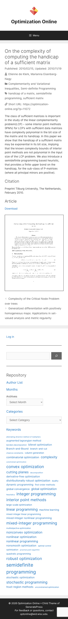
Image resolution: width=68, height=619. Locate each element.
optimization (12, 549)
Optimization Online (34, 21)
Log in (10, 336)
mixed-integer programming (31, 523)
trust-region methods (19, 586)
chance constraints (14, 453)
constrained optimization (16, 462)
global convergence (18, 489)
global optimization (44, 489)
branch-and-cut (38, 448)
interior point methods (26, 500)
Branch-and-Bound (17, 448)
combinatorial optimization (22, 457)
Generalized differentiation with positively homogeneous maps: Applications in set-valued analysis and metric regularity (33, 313)
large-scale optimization (19, 504)
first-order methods (45, 484)
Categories (14, 411)
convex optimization (25, 466)
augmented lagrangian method (23, 440)
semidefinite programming (21, 568)
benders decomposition (16, 445)
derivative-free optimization (23, 476)
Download (11, 208)
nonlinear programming (22, 541)
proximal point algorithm (30, 550)
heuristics (10, 495)
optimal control (44, 546)
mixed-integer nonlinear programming (29, 518)
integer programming (36, 493)
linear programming (22, 509)
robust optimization (24, 558)
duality (55, 480)
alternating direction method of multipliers (23, 437)
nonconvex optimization (24, 532)
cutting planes (17, 472)
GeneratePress (34, 606)
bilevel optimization (40, 444)
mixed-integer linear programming (23, 514)
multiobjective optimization (18, 528)
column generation (34, 452)
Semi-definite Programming (38, 88)
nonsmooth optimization (21, 545)
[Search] (56, 356)
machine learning (49, 509)
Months (12, 389)
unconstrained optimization (47, 587)
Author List (14, 382)
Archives (11, 396)
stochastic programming (26, 582)
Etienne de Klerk (18, 74)
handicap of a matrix (21, 93)
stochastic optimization (20, 577)
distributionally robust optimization (28, 480)
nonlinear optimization (21, 537)
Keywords (13, 429)
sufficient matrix (33, 98)
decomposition (36, 473)
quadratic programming (18, 553)
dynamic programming (19, 484)
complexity (49, 457)
